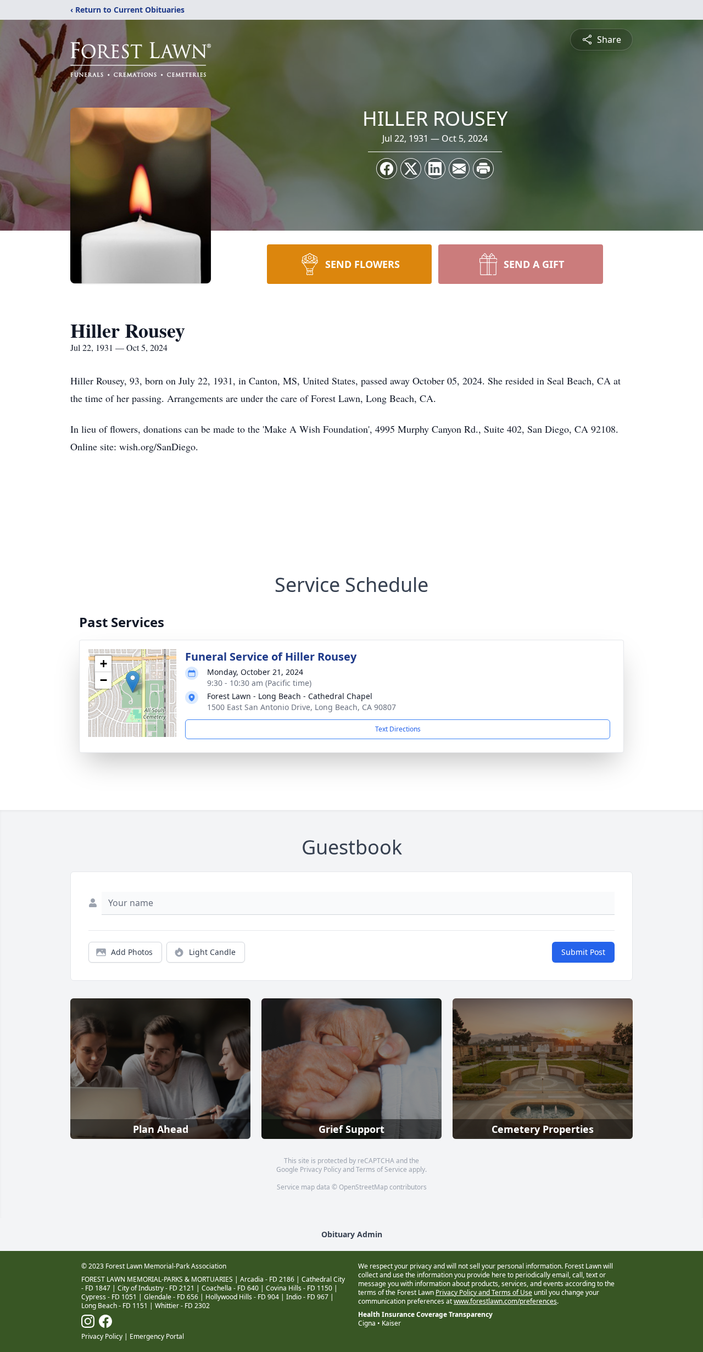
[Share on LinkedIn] (435, 168)
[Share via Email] (459, 168)
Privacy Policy (320, 1169)
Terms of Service (381, 1169)
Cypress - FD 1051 (109, 1296)
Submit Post (583, 952)
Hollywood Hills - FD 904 (242, 1296)
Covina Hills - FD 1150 (299, 1288)
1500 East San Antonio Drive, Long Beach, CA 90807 (301, 707)
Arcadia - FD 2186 (267, 1279)
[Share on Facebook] (387, 168)
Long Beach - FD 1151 (114, 1305)
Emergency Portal (157, 1336)
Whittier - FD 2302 (182, 1305)
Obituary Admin (351, 1234)
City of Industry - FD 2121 (156, 1288)
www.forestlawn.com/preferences (505, 1301)
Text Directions (398, 729)
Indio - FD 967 (307, 1296)
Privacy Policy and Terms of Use (484, 1292)
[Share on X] (411, 168)
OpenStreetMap (363, 1187)
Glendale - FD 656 (171, 1296)
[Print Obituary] (483, 168)
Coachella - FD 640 (230, 1288)
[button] (133, 682)
